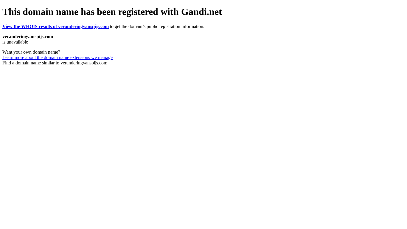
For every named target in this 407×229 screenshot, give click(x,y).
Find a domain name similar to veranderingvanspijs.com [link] (54, 62)
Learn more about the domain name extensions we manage (57, 57)
